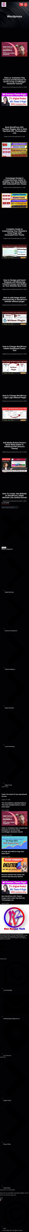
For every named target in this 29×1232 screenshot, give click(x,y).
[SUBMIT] (0, 1200)
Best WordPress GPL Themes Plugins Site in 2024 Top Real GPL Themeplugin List (14, 130)
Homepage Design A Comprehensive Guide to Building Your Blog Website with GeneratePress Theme (14, 181)
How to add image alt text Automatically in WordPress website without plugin (14, 299)
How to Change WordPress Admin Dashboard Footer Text (14, 348)
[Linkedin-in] (2, 951)
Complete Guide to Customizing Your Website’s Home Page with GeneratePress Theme (14, 232)
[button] (5, 503)
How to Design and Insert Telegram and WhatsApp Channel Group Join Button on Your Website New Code (14, 283)
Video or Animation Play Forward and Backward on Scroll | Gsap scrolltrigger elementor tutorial (14, 81)
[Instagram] (2, 956)
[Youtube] (2, 946)
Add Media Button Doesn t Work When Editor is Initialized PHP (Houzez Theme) (14, 445)
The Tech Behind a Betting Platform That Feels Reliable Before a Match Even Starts (14, 805)
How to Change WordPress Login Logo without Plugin (14, 397)
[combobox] (10, 507)
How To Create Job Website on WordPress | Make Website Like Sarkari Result (14, 496)
